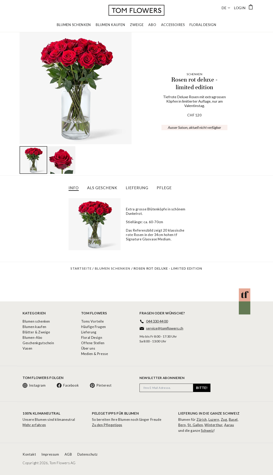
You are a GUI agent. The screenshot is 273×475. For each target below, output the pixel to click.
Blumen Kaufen (110, 25)
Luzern (213, 419)
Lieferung (89, 332)
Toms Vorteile (92, 321)
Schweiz (207, 430)
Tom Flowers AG (63, 463)
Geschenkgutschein (38, 343)
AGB (68, 454)
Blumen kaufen (34, 327)
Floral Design (202, 25)
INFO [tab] (74, 187)
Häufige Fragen (93, 327)
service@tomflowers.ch (164, 328)
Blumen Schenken (74, 25)
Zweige (136, 25)
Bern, (182, 425)
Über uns (88, 348)
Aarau (229, 425)
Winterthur (213, 425)
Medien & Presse (94, 354)
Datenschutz (87, 454)
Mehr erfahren (34, 425)
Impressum (50, 454)
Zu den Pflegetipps (107, 425)
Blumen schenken (112, 268)
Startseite (81, 268)
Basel (233, 419)
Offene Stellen (93, 343)
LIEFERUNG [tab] (137, 187)
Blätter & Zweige (36, 332)
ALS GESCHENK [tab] (102, 187)
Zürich (201, 419)
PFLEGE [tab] (164, 187)
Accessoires (173, 25)
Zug (224, 419)
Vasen (27, 348)
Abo (152, 25)
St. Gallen (195, 425)
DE (223, 8)
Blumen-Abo (32, 337)
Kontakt (29, 454)
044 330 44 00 (157, 321)
